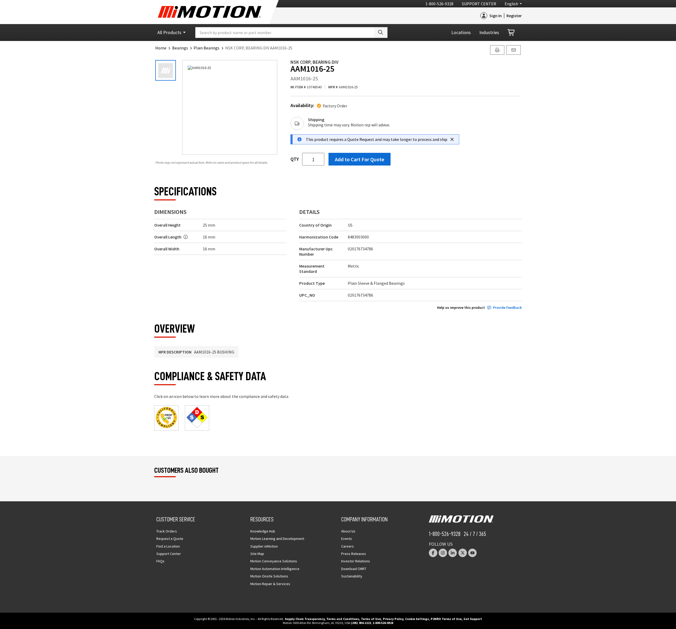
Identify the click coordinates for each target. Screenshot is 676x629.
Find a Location (168, 546)
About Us (348, 531)
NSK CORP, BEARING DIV (314, 62)
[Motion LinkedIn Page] (452, 553)
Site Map (257, 553)
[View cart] (511, 32)
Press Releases (353, 553)
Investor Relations (355, 561)
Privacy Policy (393, 619)
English (511, 3)
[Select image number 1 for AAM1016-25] (165, 70)
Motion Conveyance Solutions (273, 561)
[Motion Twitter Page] (462, 553)
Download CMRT (353, 568)
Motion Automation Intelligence (274, 568)
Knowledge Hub (262, 531)
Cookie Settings (417, 619)
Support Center (479, 3)
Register (514, 15)
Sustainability (351, 576)
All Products (169, 32)
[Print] (497, 50)
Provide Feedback (507, 307)
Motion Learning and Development (277, 538)
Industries (489, 32)
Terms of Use (371, 619)
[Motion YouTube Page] (472, 553)
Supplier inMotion (264, 546)
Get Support (472, 619)
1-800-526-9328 (439, 3)
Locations (461, 32)
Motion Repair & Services (270, 583)
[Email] (513, 50)
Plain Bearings (206, 47)
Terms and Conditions (342, 619)
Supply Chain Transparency (305, 619)
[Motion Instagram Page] (443, 553)
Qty (294, 159)
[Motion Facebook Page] (433, 553)
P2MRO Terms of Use (446, 619)
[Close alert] (452, 139)
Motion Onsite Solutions (269, 576)
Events (346, 538)
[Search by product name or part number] (380, 32)
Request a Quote (169, 538)
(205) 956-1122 (361, 623)
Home (160, 47)
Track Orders (166, 531)
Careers (347, 546)
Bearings (180, 47)
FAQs (160, 561)
